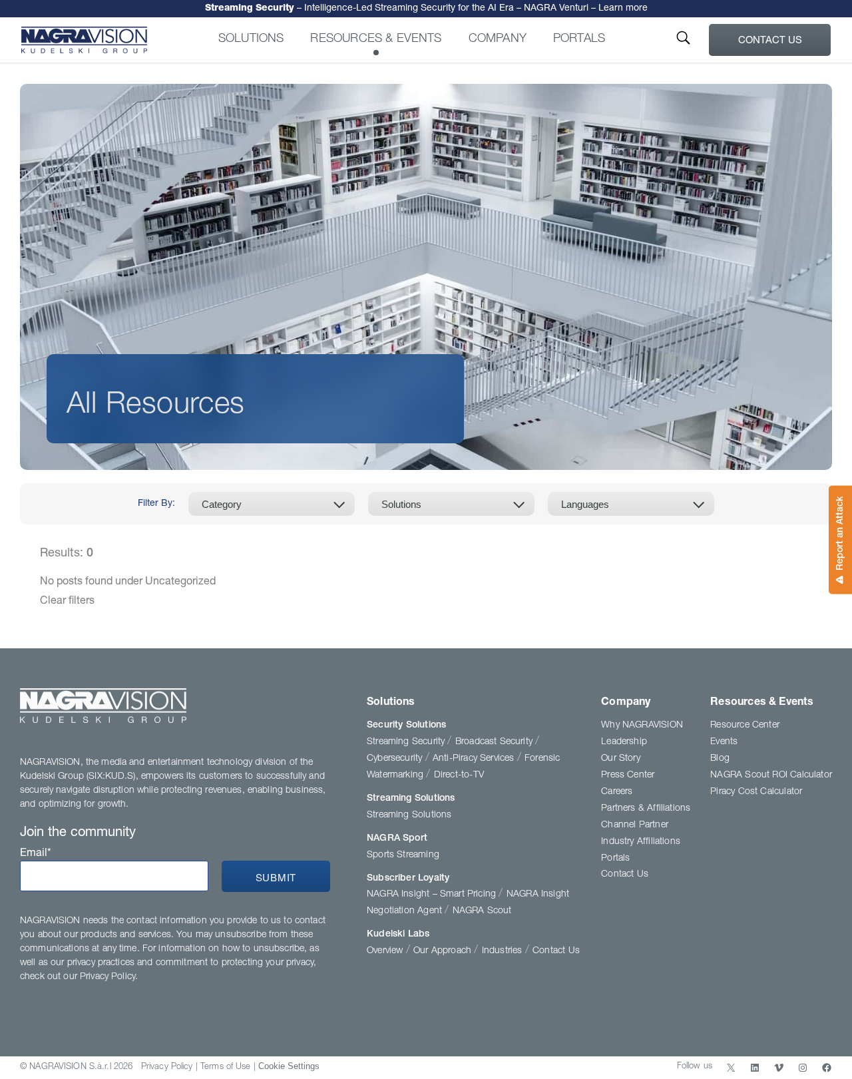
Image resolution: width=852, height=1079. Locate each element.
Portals (579, 39)
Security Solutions (406, 725)
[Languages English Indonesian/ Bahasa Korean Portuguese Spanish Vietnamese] (631, 504)
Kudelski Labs (398, 934)
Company (498, 39)
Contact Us (770, 41)
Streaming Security (407, 742)
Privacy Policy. (109, 977)
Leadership (624, 742)
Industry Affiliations (640, 842)
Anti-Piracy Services (475, 758)
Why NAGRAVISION (642, 725)
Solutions (251, 39)
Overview (386, 951)
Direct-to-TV (459, 775)
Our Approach (443, 951)
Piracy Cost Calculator (756, 792)
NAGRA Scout (482, 911)
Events (724, 742)
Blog (720, 758)
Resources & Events (375, 39)
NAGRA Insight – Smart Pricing (433, 894)
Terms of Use (225, 1067)
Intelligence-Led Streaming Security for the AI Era (426, 8)
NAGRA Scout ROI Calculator (771, 775)
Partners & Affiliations (645, 808)
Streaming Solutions (411, 798)
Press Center (627, 775)
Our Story (620, 758)
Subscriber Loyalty (408, 878)
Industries (503, 951)
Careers (616, 792)
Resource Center (744, 725)
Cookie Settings (289, 1066)
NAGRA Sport (397, 838)
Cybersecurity (396, 758)
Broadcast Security (495, 742)
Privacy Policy (167, 1067)
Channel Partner (634, 825)
